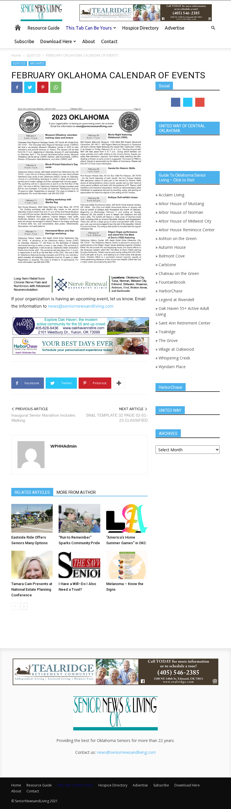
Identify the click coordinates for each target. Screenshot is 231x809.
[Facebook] (17, 87)
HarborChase (171, 291)
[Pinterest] (42, 87)
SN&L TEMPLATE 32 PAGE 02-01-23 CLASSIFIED (117, 418)
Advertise (174, 27)
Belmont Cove (172, 256)
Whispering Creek (174, 358)
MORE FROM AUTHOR (76, 492)
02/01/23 (33, 55)
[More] (119, 383)
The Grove (168, 340)
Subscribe (24, 41)
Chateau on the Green (179, 273)
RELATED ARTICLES (32, 492)
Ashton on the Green (178, 238)
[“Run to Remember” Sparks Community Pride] (79, 518)
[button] (213, 28)
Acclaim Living (171, 194)
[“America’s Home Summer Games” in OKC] (127, 518)
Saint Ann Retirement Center (184, 323)
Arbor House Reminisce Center (187, 229)
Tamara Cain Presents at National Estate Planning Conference (31, 589)
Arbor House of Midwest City (185, 221)
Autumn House (172, 247)
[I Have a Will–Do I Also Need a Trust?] (79, 565)
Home (16, 55)
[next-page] (23, 606)
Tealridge (168, 331)
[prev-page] (14, 606)
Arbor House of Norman (181, 212)
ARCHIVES (37, 63)
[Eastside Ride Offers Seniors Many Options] (32, 518)
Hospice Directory (140, 27)
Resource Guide (43, 27)
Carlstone (167, 264)
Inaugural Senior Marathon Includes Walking (43, 418)
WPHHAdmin (63, 446)
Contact (109, 41)
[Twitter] (29, 87)
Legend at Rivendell (176, 299)
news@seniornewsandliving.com (81, 306)
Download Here (56, 41)
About (88, 41)
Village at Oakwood (176, 349)
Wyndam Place (172, 366)
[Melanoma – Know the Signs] (127, 565)
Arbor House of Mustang (181, 203)
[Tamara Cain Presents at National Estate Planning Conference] (32, 565)
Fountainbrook (172, 282)
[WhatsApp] (55, 87)
